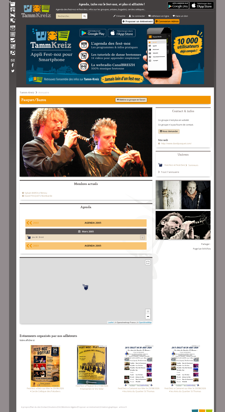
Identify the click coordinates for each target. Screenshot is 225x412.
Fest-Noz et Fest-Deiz (175, 165)
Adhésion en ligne (160, 16)
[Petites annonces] (12, 54)
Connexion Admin (168, 21)
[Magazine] (12, 47)
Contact (44, 407)
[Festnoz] (12, 4)
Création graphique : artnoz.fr (113, 407)
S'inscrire (120, 16)
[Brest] (86, 287)
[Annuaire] (12, 35)
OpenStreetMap (145, 322)
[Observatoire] (12, 41)
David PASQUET (32, 195)
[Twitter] (12, 72)
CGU (59, 407)
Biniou (44, 193)
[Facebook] (12, 66)
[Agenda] (12, 29)
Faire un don (182, 16)
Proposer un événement (88, 407)
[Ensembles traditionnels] (12, 19)
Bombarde (47, 195)
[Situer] (142, 237)
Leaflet (110, 322)
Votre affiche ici (27, 340)
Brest (41, 237)
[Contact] (12, 61)
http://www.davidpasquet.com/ (176, 143)
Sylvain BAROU (32, 193)
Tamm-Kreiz (27, 92)
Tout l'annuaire (170, 172)
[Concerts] (12, 10)
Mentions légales (69, 407)
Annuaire (43, 92)
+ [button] (148, 311)
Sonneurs (193, 165)
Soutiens (52, 407)
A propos (25, 407)
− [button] (148, 316)
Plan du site (35, 407)
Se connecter (138, 16)
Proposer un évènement (139, 21)
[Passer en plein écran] (147, 262)
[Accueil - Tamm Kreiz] (36, 10)
